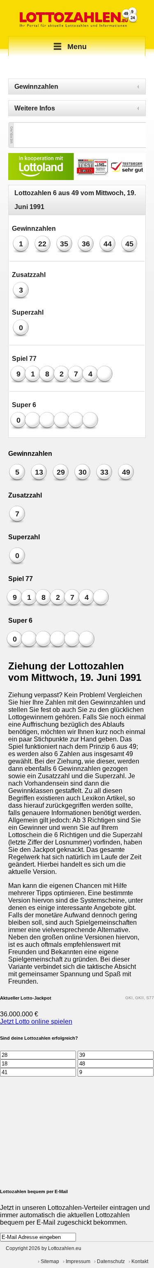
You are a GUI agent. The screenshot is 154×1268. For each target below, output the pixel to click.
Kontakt (139, 1261)
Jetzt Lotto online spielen (36, 1021)
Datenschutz (111, 1261)
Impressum (78, 1261)
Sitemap (50, 1261)
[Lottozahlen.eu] (77, 18)
